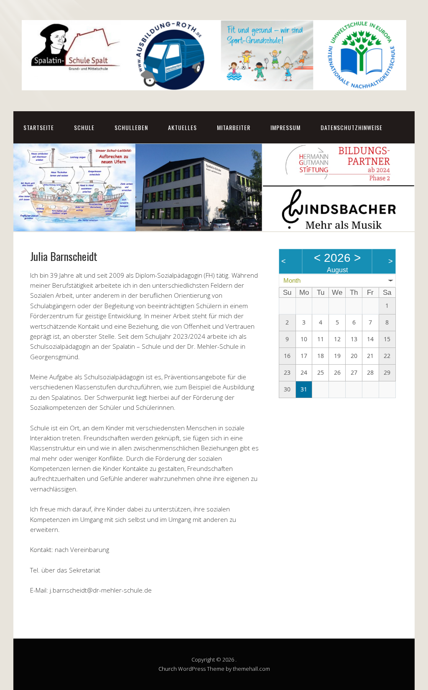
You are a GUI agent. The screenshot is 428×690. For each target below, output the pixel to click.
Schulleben (131, 127)
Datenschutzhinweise (351, 127)
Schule (84, 127)
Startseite (38, 127)
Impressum (285, 127)
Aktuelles (182, 127)
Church (167, 668)
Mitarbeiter (233, 127)
